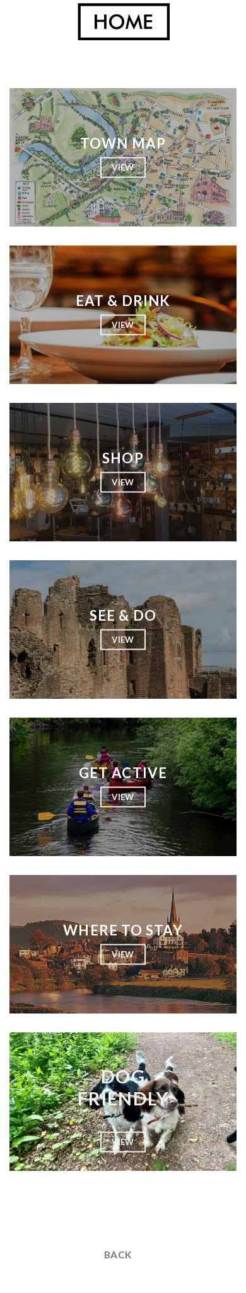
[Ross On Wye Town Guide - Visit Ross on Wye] (123, 22)
